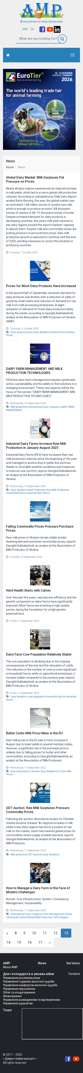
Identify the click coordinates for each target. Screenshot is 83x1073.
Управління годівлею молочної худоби (28, 981)
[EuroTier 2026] (39, 109)
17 (40, 942)
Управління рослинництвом (21, 977)
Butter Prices (58, 332)
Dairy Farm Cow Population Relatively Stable (38, 654)
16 (30, 942)
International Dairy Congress (44, 407)
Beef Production (37, 490)
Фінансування (12, 996)
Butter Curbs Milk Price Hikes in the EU (34, 733)
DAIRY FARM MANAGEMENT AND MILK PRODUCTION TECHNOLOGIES (34, 371)
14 (8, 942)
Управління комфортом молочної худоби (30, 985)
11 (45, 933)
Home (10, 167)
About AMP (10, 967)
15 (19, 942)
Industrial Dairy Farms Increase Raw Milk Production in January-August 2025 (36, 446)
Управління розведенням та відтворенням (31, 999)
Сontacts (74, 973)
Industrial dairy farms (38, 493)
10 (34, 933)
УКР (25, 29)
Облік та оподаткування (19, 992)
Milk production (19, 407)
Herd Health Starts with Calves (28, 590)
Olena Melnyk (27, 917)
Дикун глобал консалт (20, 1058)
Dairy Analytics (41, 332)
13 (66, 933)
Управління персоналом (19, 988)
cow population (36, 696)
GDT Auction (35, 854)
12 (55, 933)
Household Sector (55, 696)
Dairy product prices (22, 332)
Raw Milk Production (58, 490)
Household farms (15, 493)
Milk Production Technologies (51, 917)
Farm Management (53, 914)
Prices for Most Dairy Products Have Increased (41, 286)
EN (32, 29)
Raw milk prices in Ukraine (25, 771)
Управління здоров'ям (18, 1003)
